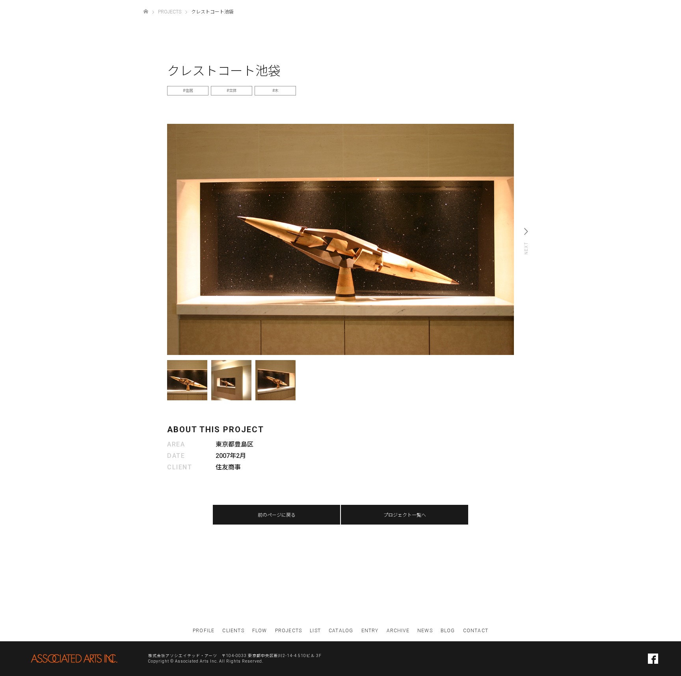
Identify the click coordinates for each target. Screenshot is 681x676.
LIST (315, 630)
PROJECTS (288, 630)
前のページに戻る (277, 515)
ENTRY (370, 630)
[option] (340, 239)
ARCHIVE (398, 630)
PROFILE (203, 630)
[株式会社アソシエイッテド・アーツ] (74, 658)
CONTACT (475, 630)
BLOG (448, 630)
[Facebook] (653, 659)
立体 (233, 90)
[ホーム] (145, 11)
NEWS (425, 630)
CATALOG (341, 630)
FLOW (259, 630)
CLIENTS (233, 630)
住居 (189, 90)
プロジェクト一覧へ (404, 515)
